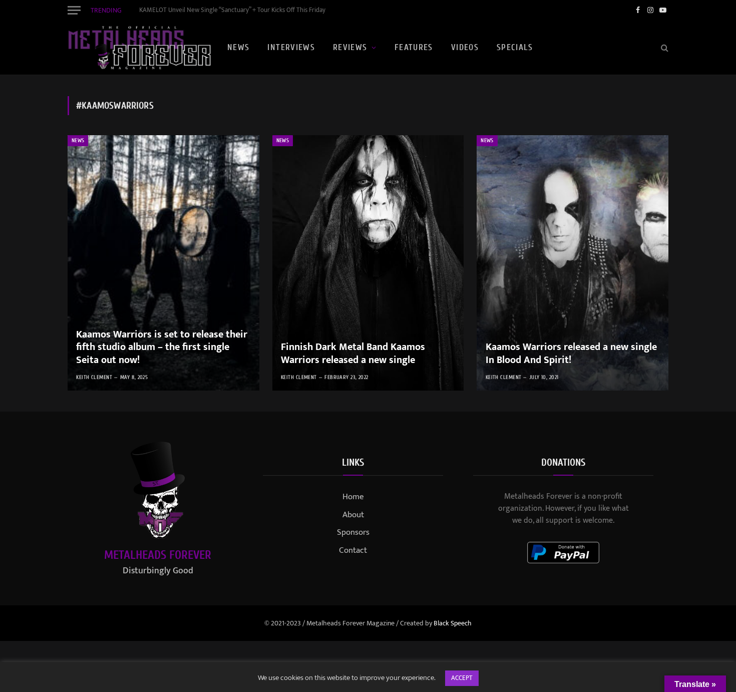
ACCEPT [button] (462, 677)
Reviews (350, 47)
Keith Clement (94, 377)
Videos (465, 47)
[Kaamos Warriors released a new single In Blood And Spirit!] (572, 263)
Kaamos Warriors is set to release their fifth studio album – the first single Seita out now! (161, 347)
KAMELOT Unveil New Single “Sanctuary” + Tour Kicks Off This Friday (232, 10)
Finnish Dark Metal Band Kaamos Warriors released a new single (353, 354)
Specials (515, 47)
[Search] (663, 48)
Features (414, 47)
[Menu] (74, 10)
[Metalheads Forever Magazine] (139, 47)
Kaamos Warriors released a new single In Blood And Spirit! (571, 354)
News (238, 47)
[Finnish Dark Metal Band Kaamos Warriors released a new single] (368, 263)
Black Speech (453, 623)
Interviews (291, 47)
